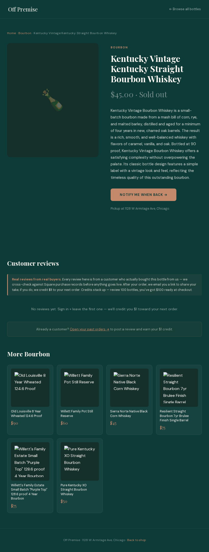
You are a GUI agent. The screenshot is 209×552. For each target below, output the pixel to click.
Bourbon (25, 33)
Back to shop (136, 540)
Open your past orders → (89, 329)
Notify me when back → (143, 195)
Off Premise (23, 9)
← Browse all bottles (185, 9)
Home (11, 33)
